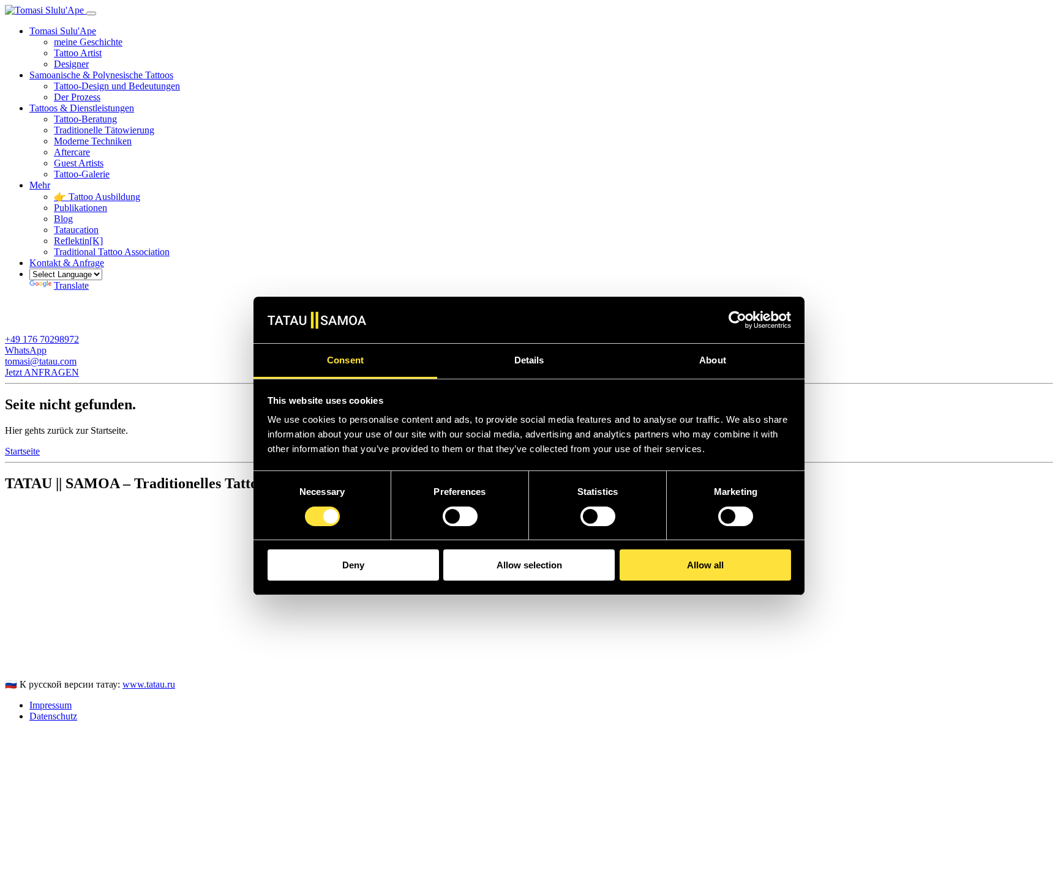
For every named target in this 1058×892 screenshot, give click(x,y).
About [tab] (712, 360)
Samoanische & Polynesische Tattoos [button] (101, 75)
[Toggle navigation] (91, 13)
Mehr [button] (39, 185)
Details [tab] (529, 360)
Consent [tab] (345, 360)
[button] (66, 263)
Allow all (705, 565)
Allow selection (529, 565)
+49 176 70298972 (42, 652)
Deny (353, 565)
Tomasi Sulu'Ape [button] (62, 31)
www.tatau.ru (148, 684)
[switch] (460, 516)
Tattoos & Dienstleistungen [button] (81, 108)
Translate (71, 285)
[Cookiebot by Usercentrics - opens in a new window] (737, 320)
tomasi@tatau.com (41, 663)
